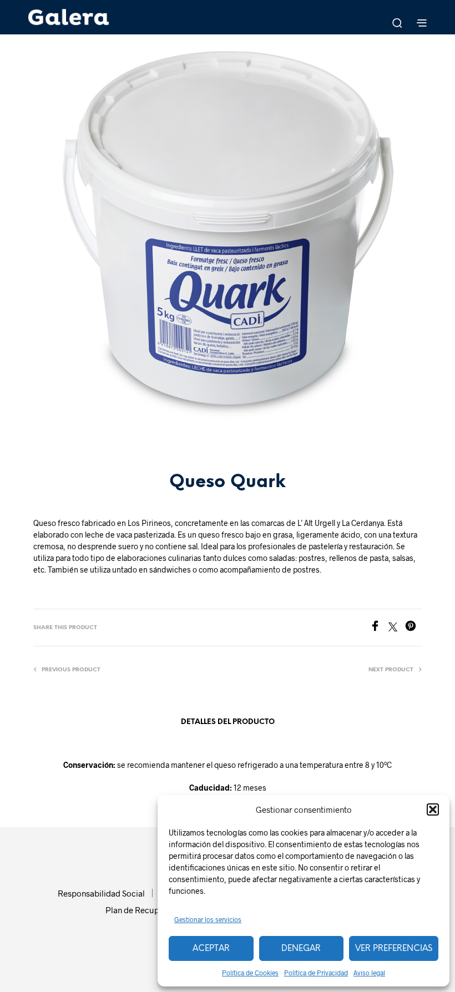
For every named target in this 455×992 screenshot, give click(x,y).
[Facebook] (379, 627)
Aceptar (211, 948)
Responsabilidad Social (101, 893)
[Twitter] (396, 627)
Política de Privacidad (316, 972)
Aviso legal (369, 972)
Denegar (301, 948)
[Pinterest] (413, 627)
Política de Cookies (250, 972)
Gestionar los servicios (207, 919)
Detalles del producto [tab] (228, 722)
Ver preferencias (393, 948)
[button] (432, 809)
